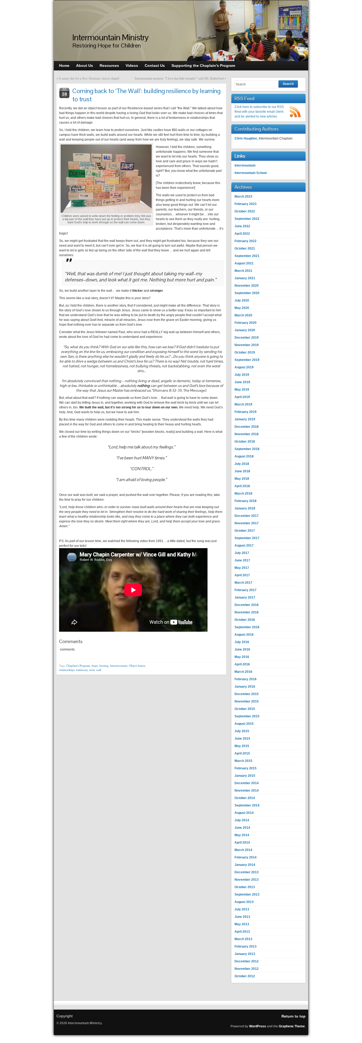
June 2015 (242, 738)
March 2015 (243, 761)
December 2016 (247, 605)
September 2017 (247, 538)
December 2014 (247, 783)
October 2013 (245, 887)
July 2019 (242, 375)
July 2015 (242, 731)
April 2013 (242, 931)
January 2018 (245, 508)
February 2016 (246, 679)
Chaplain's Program (78, 665)
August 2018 (244, 456)
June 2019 (242, 382)
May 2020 (242, 308)
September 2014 (247, 805)
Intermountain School (251, 173)
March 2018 (243, 493)
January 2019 (245, 419)
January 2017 (245, 597)
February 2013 (246, 946)
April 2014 (242, 842)
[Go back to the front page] (181, 30)
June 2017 (242, 560)
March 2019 (243, 404)
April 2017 (242, 575)
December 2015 (247, 694)
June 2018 (242, 471)
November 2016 (247, 612)
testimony (82, 669)
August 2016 (244, 634)
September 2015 (247, 716)
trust (92, 669)
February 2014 (246, 857)
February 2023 (246, 204)
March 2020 (243, 315)
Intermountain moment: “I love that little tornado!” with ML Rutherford (179, 78)
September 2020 (247, 293)
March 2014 (243, 850)
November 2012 (247, 969)
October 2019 (245, 352)
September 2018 (247, 449)
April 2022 (242, 233)
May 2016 (242, 657)
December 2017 (247, 516)
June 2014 (242, 828)
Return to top (293, 1016)
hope (95, 665)
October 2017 (245, 531)
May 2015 (242, 746)
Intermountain (118, 665)
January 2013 (245, 954)
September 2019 (247, 360)
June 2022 (242, 226)
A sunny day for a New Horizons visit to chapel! (89, 78)
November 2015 (247, 701)
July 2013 (242, 909)
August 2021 (244, 263)
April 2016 (242, 664)
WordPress (257, 1026)
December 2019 (247, 337)
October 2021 (245, 248)
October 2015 (245, 709)
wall (98, 669)
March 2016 (243, 672)
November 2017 (247, 523)
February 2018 (246, 501)
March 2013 (243, 939)
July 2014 (242, 820)
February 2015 (246, 768)
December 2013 (247, 872)
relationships (66, 669)
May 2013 (242, 924)
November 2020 (247, 285)
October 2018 (245, 441)
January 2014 (245, 865)
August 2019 (244, 367)
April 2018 (242, 486)
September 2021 (247, 256)
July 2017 (242, 553)
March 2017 (243, 582)
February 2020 (246, 323)
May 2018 (242, 479)
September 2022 (247, 219)
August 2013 (244, 902)
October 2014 (245, 798)
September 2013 (247, 894)
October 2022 (245, 211)
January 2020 (245, 330)
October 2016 (245, 620)
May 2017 (242, 568)
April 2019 (242, 397)
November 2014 (247, 790)
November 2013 (247, 879)
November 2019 (247, 345)
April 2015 (242, 753)
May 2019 (242, 389)
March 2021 (243, 271)
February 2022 (246, 241)
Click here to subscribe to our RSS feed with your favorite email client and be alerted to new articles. (259, 111)
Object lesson (137, 665)
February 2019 (246, 412)
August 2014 (244, 813)
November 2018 (247, 434)
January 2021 (245, 278)
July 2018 (242, 464)
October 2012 (245, 976)
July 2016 (242, 642)
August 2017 (244, 545)
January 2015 (245, 776)
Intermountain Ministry (110, 37)
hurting (103, 665)
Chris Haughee (246, 138)
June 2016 (242, 649)
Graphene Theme (292, 1026)
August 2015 (244, 724)
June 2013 (242, 917)
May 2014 (242, 835)
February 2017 (246, 590)
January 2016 (245, 686)
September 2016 (247, 627)
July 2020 (242, 300)
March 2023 (243, 196)
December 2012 (247, 961)
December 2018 (247, 427)
